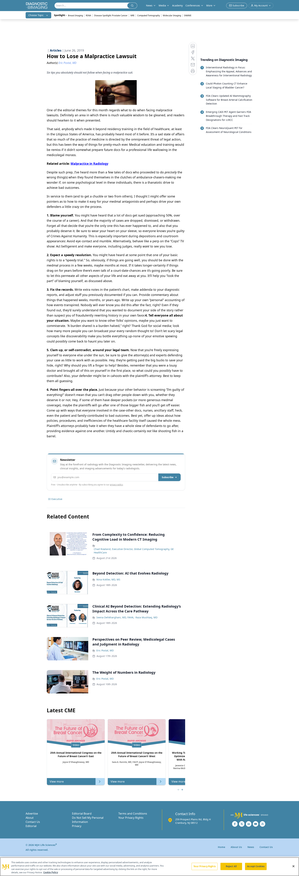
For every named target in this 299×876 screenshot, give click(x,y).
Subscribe (167, 477)
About (30, 818)
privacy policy (116, 484)
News (250, 847)
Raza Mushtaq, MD (146, 617)
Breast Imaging (75, 15)
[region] (149, 866)
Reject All (231, 866)
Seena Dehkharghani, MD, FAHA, (115, 617)
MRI (132, 15)
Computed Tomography (148, 15)
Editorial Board (82, 813)
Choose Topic (36, 15)
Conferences (192, 5)
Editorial (31, 826)
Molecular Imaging (172, 15)
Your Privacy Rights (130, 818)
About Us (236, 847)
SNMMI (187, 15)
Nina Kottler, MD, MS (108, 579)
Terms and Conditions (132, 813)
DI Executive (55, 499)
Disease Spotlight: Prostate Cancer (111, 15)
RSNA (88, 15)
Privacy (76, 826)
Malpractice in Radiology (89, 163)
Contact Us (33, 822)
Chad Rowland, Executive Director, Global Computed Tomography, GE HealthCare (134, 550)
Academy (177, 5)
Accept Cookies (255, 866)
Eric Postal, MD (105, 650)
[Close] (293, 866)
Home (221, 847)
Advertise (32, 813)
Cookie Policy (50, 872)
